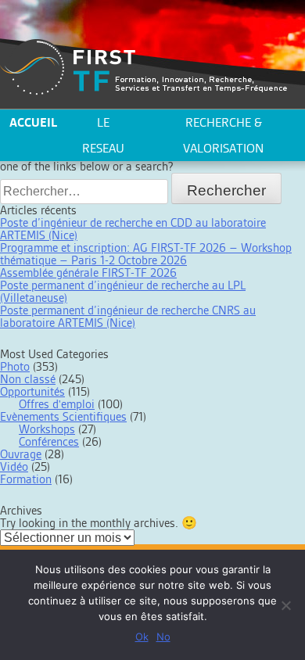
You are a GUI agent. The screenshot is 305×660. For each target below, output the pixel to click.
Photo (15, 366)
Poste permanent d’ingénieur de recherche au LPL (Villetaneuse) (123, 291)
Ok (142, 636)
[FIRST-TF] (143, 67)
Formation (26, 479)
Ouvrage (20, 454)
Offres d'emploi (57, 404)
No (163, 636)
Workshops (47, 429)
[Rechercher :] (85, 191)
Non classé (28, 379)
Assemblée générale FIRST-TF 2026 (88, 272)
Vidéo (14, 466)
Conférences (49, 441)
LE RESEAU (103, 135)
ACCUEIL (33, 122)
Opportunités (32, 391)
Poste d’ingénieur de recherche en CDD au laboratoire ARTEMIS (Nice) (133, 229)
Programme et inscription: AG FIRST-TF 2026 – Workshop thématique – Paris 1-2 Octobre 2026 (146, 254)
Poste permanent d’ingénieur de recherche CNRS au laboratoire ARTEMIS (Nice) (128, 316)
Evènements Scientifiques (63, 416)
